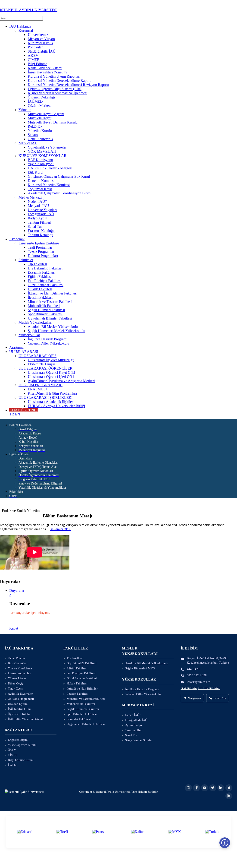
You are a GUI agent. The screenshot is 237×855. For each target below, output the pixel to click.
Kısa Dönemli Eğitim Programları (52, 393)
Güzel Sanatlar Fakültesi (45, 285)
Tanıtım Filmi (133, 730)
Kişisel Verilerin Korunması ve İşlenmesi (57, 93)
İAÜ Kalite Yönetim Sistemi (25, 719)
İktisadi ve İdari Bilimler (82, 688)
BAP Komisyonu (40, 160)
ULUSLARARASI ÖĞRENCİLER (45, 368)
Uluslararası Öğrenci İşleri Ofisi (51, 377)
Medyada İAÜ (38, 206)
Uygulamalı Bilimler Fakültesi (50, 318)
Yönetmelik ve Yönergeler (47, 147)
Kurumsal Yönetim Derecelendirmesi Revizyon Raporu (68, 85)
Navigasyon (194, 698)
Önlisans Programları (21, 698)
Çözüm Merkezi (39, 106)
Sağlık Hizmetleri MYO (140, 668)
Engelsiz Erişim (18, 739)
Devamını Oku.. (60, 529)
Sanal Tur (35, 226)
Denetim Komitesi (41, 181)
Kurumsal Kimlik (40, 43)
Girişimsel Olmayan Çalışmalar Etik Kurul (59, 176)
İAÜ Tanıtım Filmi (19, 709)
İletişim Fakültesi (40, 297)
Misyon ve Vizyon (41, 39)
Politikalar (35, 47)
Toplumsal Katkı (40, 189)
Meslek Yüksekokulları (35, 322)
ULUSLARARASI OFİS (37, 356)
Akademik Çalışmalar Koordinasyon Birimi (59, 193)
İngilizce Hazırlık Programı (47, 339)
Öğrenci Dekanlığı (41, 97)
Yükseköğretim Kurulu (22, 745)
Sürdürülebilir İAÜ (42, 51)
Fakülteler (26, 260)
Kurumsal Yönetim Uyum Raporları (54, 76)
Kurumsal (26, 30)
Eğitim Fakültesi (40, 277)
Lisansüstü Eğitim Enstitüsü (39, 243)
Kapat (13, 628)
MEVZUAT (28, 143)
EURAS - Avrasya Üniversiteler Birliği (56, 406)
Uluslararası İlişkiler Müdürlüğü (51, 360)
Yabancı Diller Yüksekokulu (48, 343)
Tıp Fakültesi (37, 264)
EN (17, 414)
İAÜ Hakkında (20, 26)
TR (11, 414)
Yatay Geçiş (15, 688)
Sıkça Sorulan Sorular (138, 740)
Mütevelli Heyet (39, 118)
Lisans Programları (19, 673)
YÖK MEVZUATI (42, 151)
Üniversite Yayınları (42, 210)
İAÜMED (35, 101)
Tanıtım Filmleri (39, 222)
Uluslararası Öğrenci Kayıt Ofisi (51, 372)
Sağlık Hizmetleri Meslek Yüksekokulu (56, 331)
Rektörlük (35, 126)
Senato (33, 135)
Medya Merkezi (30, 197)
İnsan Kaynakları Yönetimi (47, 72)
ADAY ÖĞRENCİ (23, 410)
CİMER (34, 60)
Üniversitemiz (38, 35)
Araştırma (16, 347)
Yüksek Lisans (17, 678)
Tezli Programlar (40, 247)
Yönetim (25, 110)
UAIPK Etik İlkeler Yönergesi (50, 168)
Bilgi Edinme (37, 64)
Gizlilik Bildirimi (209, 688)
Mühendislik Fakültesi (44, 306)
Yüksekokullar (29, 335)
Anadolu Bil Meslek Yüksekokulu (53, 327)
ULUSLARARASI (23, 352)
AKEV (33, 55)
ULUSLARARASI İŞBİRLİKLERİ (45, 397)
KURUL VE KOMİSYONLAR (42, 156)
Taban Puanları (17, 658)
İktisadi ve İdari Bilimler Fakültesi (52, 293)
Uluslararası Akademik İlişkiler (50, 402)
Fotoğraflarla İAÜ (41, 214)
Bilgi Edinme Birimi (21, 760)
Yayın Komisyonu (41, 164)
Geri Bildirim (189, 688)
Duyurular (16, 590)
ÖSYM (12, 750)
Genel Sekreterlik (40, 139)
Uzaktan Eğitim (18, 704)
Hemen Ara (219, 698)
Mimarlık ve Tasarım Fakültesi (50, 302)
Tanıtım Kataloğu (40, 235)
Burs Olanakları (18, 663)
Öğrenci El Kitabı (19, 714)
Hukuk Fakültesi (40, 289)
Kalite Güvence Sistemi (45, 68)
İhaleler (12, 765)
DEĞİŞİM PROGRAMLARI (40, 385)
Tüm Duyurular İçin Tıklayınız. (29, 613)
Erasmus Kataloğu (41, 231)
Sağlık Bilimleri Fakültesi (46, 310)
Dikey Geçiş (15, 683)
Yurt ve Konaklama (20, 668)
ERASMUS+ (38, 389)
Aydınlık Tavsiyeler (20, 693)
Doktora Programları (43, 256)
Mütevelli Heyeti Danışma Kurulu (53, 122)
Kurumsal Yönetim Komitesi (49, 185)
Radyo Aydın (37, 218)
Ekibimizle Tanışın (41, 364)
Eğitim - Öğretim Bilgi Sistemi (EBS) (55, 89)
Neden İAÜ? (37, 201)
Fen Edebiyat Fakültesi (44, 281)
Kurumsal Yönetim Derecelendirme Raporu (59, 80)
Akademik (17, 239)
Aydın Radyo (133, 725)
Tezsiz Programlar (41, 251)
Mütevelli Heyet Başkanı (46, 114)
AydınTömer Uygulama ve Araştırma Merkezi (61, 381)
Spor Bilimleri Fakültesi (45, 314)
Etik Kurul (35, 172)
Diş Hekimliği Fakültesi (45, 268)
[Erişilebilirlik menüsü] (224, 842)
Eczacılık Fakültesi (41, 272)
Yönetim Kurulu (40, 131)
